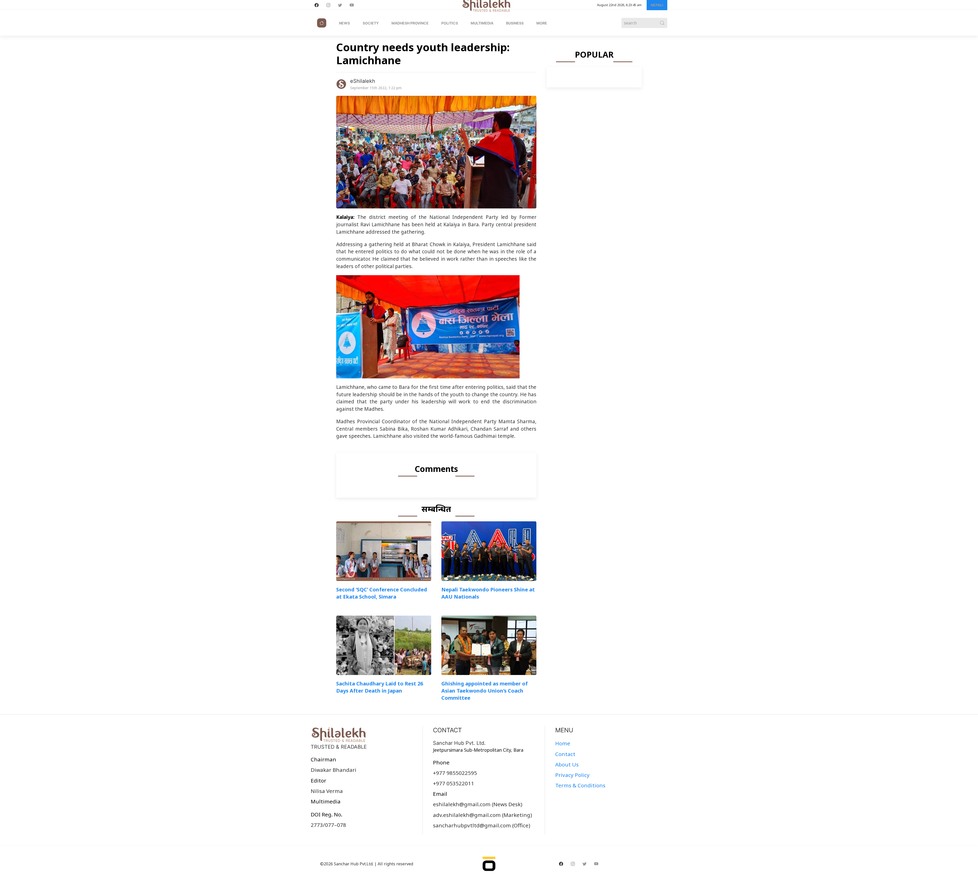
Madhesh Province (410, 23)
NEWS (344, 23)
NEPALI (657, 5)
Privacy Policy (572, 774)
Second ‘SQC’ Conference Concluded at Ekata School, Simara (381, 593)
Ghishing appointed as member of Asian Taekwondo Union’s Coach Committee (484, 690)
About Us (567, 764)
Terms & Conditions (580, 785)
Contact (565, 754)
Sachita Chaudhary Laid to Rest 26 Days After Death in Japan (379, 687)
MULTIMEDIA (482, 23)
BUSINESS (515, 23)
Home (562, 743)
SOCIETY (371, 23)
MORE (541, 23)
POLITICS (449, 23)
